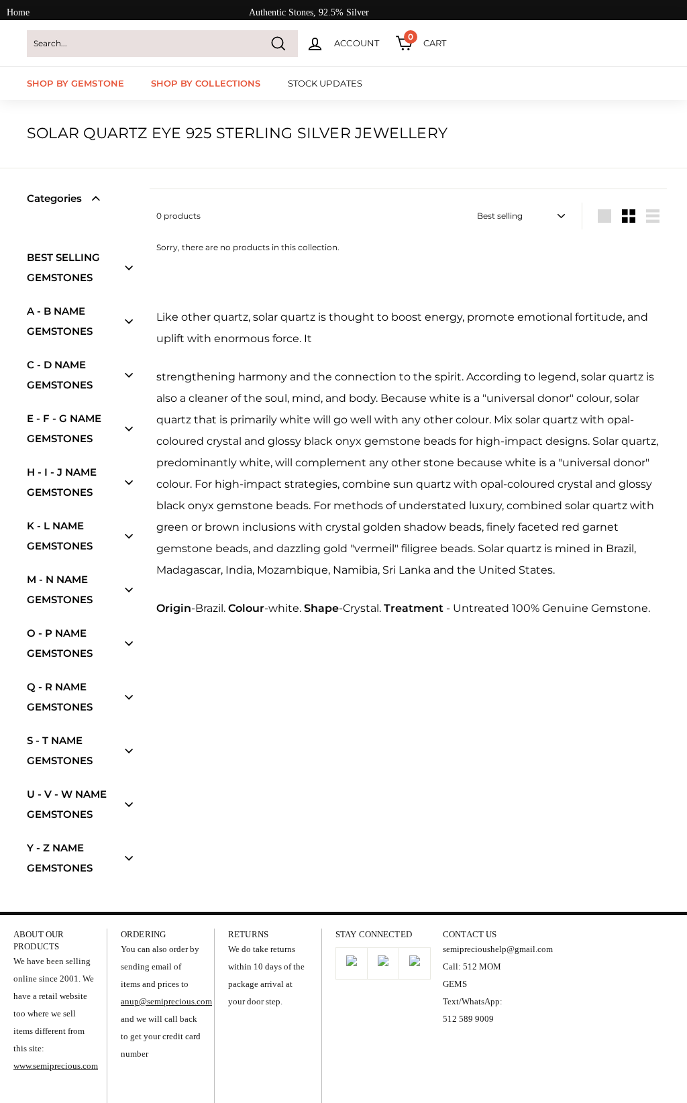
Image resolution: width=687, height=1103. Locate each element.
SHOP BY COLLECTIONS (205, 83)
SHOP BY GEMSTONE (75, 83)
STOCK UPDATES (325, 83)
